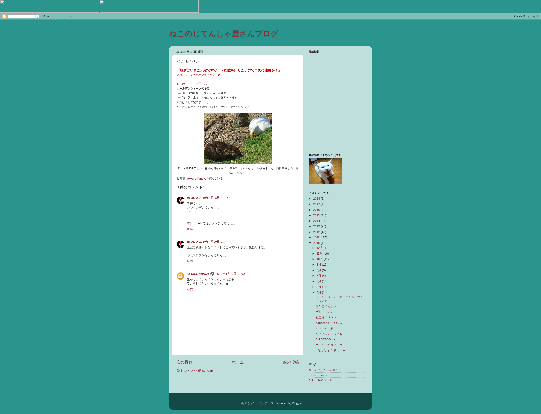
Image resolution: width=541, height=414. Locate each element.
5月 (319, 287)
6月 (319, 281)
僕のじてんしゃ (326, 306)
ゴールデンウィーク (329, 345)
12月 (320, 247)
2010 (317, 243)
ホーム (238, 362)
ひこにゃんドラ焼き (329, 334)
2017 (317, 204)
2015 (317, 215)
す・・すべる (324, 328)
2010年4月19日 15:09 (230, 273)
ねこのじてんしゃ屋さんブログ (223, 33)
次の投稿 (184, 362)
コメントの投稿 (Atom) (199, 370)
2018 (317, 198)
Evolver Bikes (318, 375)
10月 (320, 259)
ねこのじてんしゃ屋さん (325, 370)
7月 (319, 275)
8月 (319, 270)
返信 (190, 229)
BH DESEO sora (326, 339)
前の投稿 (291, 362)
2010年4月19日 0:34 (213, 241)
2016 (317, 209)
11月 (320, 253)
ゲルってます (324, 311)
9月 (319, 264)
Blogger (297, 403)
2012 (317, 232)
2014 (317, 220)
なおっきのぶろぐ (320, 380)
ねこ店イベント (326, 317)
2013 (317, 226)
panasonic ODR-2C (329, 322)
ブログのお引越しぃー (330, 350)
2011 (316, 237)
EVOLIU (192, 197)
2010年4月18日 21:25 (213, 197)
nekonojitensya (198, 273)
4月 (319, 292)
